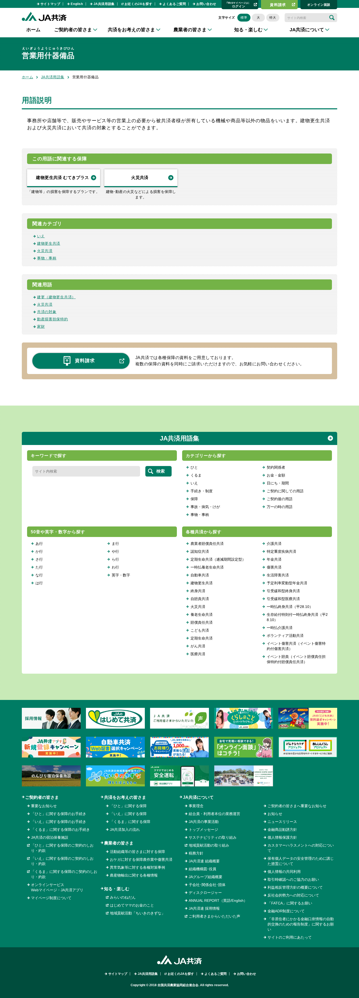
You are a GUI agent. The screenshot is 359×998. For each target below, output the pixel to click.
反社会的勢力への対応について (293, 895)
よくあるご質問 (174, 4)
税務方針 (196, 853)
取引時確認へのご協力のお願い (293, 879)
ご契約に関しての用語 (285, 491)
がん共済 (198, 646)
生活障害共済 (278, 575)
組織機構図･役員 (202, 869)
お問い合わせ (206, 4)
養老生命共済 (202, 614)
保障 (194, 499)
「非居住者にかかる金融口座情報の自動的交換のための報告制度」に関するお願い (301, 924)
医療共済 (198, 654)
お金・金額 (276, 475)
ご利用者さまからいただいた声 (214, 916)
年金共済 (274, 559)
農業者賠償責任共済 (207, 543)
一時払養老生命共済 (207, 567)
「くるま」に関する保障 (130, 822)
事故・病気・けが (205, 507)
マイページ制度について (51, 898)
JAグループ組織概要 (205, 877)
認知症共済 (200, 551)
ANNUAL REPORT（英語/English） (218, 900)
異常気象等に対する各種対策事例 (137, 867)
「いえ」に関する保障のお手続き (58, 822)
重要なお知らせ (44, 806)
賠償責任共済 (202, 622)
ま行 (115, 543)
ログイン (238, 4)
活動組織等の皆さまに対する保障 (137, 851)
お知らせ (275, 814)
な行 (39, 575)
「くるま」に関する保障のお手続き (60, 829)
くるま (196, 475)
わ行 (115, 567)
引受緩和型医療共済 (283, 599)
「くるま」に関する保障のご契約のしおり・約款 (64, 874)
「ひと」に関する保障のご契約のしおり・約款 (62, 848)
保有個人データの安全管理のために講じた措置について (301, 861)
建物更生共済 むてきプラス (62, 177)
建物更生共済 (48, 243)
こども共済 (200, 630)
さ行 (39, 559)
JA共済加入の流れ (125, 829)
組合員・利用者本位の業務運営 (214, 814)
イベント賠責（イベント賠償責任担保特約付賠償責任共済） (296, 659)
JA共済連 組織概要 (204, 861)
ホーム (33, 29)
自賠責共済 (200, 599)
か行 (39, 551)
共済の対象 (47, 312)
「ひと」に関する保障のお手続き (58, 814)
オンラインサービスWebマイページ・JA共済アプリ (57, 887)
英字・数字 (121, 575)
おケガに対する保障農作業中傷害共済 (141, 859)
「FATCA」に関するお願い (290, 903)
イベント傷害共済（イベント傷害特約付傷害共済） (296, 646)
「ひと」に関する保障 (128, 806)
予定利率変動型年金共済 (287, 583)
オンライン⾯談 (318, 5)
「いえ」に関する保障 (128, 814)
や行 (115, 551)
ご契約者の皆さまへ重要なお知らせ (297, 806)
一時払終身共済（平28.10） (290, 607)
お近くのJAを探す (138, 4)
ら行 (115, 559)
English (77, 4)
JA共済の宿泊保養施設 (49, 837)
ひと (194, 467)
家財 (41, 326)
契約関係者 (276, 467)
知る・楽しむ (116, 889)
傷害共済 (274, 567)
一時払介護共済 (280, 628)
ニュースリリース (282, 822)
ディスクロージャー (205, 892)
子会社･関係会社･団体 (207, 885)
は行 (39, 583)
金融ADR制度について (286, 911)
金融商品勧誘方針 (282, 829)
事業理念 (196, 806)
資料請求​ (278, 5)
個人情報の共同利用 (284, 871)
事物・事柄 (47, 258)
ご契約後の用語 (280, 499)
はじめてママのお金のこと (132, 905)
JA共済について (198, 797)
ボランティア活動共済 (285, 635)
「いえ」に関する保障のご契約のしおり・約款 (62, 861)
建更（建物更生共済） (56, 297)
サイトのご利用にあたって (290, 937)
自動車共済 (200, 575)
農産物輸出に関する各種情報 (134, 875)
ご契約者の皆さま (42, 797)
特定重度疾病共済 (281, 551)
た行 (39, 567)
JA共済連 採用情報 (204, 908)
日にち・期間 (278, 483)
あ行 (39, 543)
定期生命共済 (202, 638)
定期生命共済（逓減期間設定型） (218, 559)
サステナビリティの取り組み (213, 837)
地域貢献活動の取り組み (209, 845)
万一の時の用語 (280, 507)
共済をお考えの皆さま (125, 797)
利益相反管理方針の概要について (295, 887)
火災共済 (139, 177)
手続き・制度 (202, 491)
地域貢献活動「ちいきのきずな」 (137, 913)
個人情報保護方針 (282, 837)
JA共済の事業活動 (204, 822)
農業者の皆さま (119, 843)
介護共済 (274, 543)
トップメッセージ (203, 829)
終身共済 (198, 591)
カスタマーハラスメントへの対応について (301, 848)
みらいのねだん (123, 897)
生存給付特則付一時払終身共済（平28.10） (297, 617)
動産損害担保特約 (52, 319)
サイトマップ (50, 4)
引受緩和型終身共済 (283, 591)
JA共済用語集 (104, 4)
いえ (41, 236)
